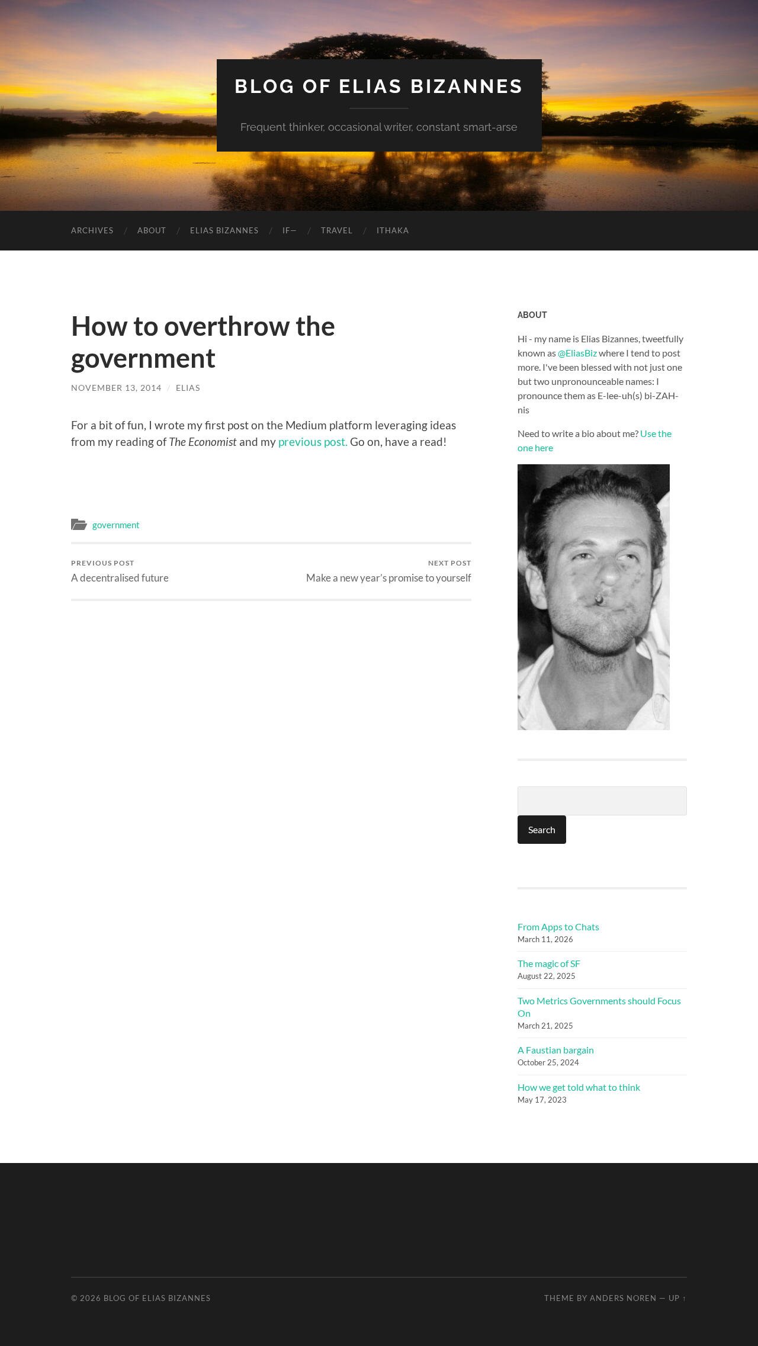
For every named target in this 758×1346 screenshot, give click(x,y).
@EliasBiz (577, 352)
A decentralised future (120, 571)
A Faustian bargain (556, 1049)
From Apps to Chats (558, 926)
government (116, 524)
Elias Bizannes (224, 230)
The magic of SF (549, 963)
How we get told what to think (579, 1087)
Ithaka (393, 230)
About (151, 230)
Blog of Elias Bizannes (379, 86)
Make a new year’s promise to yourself (388, 571)
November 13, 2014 (116, 388)
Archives (92, 230)
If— (289, 230)
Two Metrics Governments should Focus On (599, 1007)
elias (188, 388)
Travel (337, 230)
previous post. (313, 441)
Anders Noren (623, 1298)
